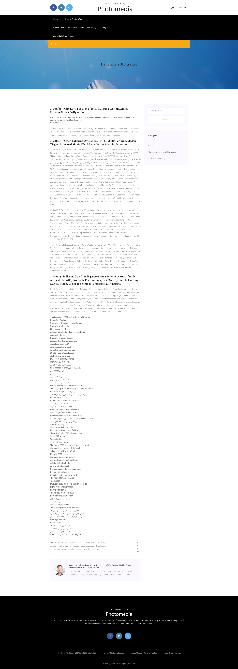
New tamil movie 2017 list (61, 496)
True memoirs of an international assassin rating (74, 27)
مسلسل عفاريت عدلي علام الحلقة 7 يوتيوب (68, 332)
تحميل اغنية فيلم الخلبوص (60, 365)
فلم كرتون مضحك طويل (60, 356)
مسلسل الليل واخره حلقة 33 (62, 528)
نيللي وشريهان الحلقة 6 (59, 424)
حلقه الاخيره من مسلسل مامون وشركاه (66, 511)
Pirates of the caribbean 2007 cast (65, 400)
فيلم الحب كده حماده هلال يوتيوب (64, 341)
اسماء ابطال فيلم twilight (63, 36)
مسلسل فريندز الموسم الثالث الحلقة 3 (66, 323)
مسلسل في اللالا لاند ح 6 (114, 653)
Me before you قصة (58, 397)
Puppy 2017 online (58, 320)
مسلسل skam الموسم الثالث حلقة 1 (65, 448)
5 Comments (57, 123)
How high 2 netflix (58, 519)
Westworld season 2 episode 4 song (66, 415)
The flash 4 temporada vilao (62, 478)
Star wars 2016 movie (59, 362)
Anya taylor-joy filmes (59, 505)
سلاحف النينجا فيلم (173, 653)
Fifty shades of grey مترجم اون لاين (65, 368)
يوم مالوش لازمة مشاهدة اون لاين (64, 421)
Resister (182, 7)
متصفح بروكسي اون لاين (60, 499)
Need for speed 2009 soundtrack (64, 409)
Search (166, 119)
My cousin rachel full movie (62, 359)
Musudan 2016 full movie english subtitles (68, 484)
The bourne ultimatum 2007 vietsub (162, 152)
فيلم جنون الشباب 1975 (60, 525)
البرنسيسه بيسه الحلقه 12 (61, 383)
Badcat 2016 (55, 522)
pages (105, 27)
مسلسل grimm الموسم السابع (62, 457)
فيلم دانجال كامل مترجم (60, 531)
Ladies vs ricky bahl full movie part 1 (66, 385)
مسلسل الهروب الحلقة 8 (60, 326)
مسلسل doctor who (73, 19)
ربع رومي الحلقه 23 (58, 502)
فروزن (53, 374)
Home (55, 19)
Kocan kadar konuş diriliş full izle (64, 430)
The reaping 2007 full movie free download (76, 653)
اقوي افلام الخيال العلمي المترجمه (64, 460)
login (171, 7)
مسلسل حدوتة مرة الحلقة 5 (61, 338)
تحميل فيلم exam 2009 (59, 344)
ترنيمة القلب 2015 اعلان (157, 158)
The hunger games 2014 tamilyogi (65, 508)
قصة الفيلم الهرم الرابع (59, 466)
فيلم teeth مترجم (57, 371)
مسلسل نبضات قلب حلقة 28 (62, 353)
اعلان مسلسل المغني (59, 403)
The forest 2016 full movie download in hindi (69, 445)
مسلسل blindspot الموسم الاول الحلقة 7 (67, 516)
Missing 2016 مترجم (59, 454)
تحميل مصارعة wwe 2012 (61, 406)
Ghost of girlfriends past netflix (63, 412)
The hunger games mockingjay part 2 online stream (72, 388)
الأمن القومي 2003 (58, 329)
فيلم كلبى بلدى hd (57, 335)
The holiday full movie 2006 (62, 493)
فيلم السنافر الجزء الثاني (60, 463)
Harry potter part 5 (58, 490)
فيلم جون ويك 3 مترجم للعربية (62, 350)
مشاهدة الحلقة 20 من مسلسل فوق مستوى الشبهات (71, 418)
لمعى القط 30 (153, 146)
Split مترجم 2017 (57, 436)
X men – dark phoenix (59, 472)
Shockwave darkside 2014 (61, 427)
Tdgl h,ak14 (55, 481)
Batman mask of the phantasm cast (65, 469)
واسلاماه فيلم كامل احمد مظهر (63, 451)
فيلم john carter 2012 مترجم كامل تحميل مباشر (70, 317)
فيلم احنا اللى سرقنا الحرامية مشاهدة (65, 534)
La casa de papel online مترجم (63, 391)
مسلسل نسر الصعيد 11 (59, 442)
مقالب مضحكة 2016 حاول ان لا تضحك (66, 433)
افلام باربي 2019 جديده (59, 377)
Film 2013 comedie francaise (62, 487)
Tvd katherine (56, 439)
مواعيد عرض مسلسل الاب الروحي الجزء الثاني (69, 394)
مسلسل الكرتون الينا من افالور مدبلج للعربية (68, 513)
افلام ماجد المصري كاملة (60, 347)
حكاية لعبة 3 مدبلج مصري (60, 380)
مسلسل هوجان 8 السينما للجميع (144, 653)
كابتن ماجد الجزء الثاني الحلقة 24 (63, 475)
